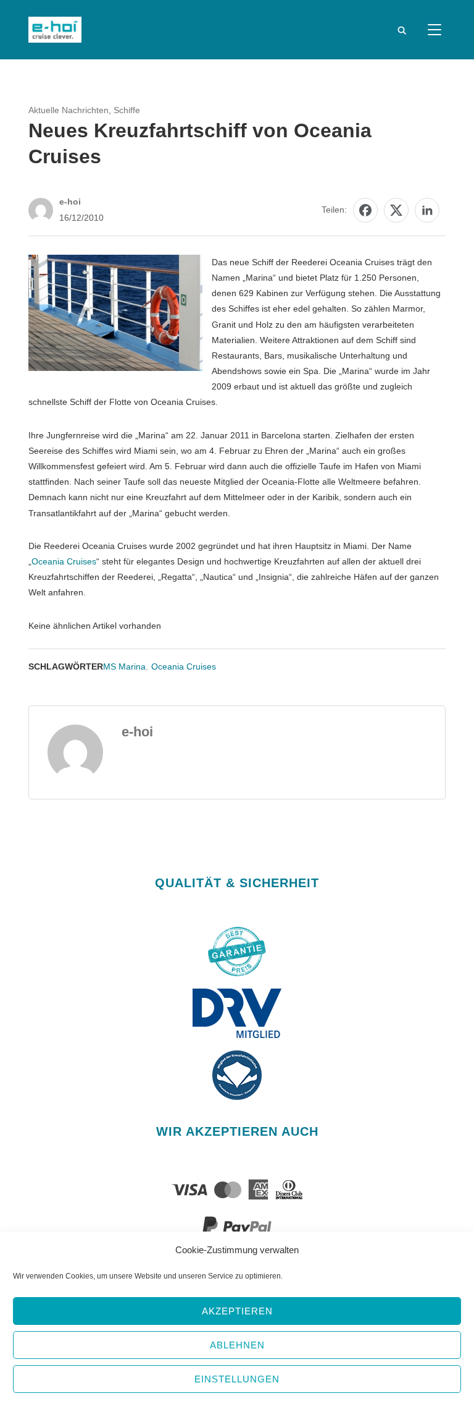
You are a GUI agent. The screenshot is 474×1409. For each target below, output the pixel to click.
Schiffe (127, 110)
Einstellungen (237, 1379)
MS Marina (124, 666)
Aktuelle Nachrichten (68, 110)
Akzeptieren (237, 1311)
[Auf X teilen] (396, 210)
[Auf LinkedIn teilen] (427, 210)
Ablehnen (237, 1345)
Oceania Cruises (63, 561)
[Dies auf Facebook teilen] (365, 210)
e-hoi (70, 201)
